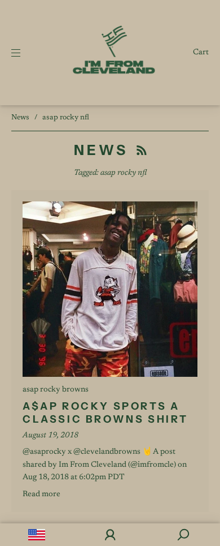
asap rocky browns (56, 390)
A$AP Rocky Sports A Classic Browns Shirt (105, 412)
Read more (41, 494)
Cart (201, 53)
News (20, 117)
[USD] (36, 534)
